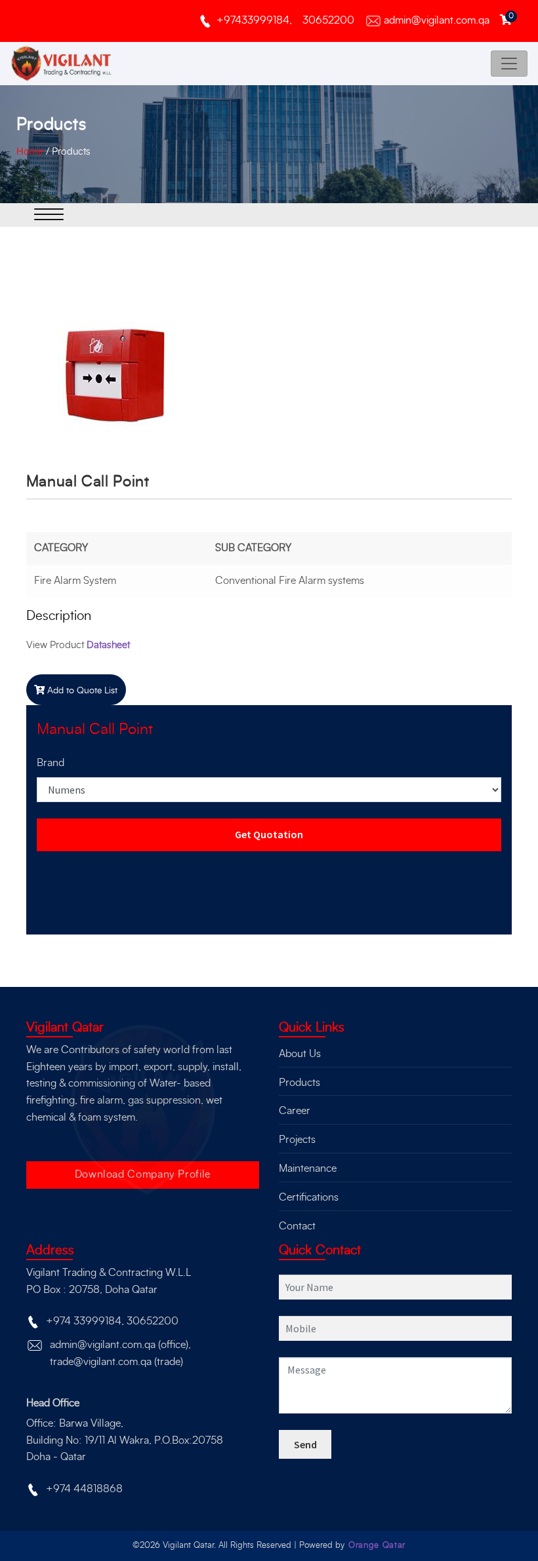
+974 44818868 (84, 1489)
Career (294, 1111)
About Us (300, 1054)
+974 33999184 (83, 1321)
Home (29, 152)
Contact (297, 1226)
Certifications (309, 1197)
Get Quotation (269, 834)
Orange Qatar (376, 1545)
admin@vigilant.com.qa (436, 20)
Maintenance (308, 1168)
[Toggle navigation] (509, 63)
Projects (297, 1139)
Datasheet (108, 645)
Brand (50, 763)
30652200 (328, 20)
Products (71, 152)
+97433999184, (254, 20)
